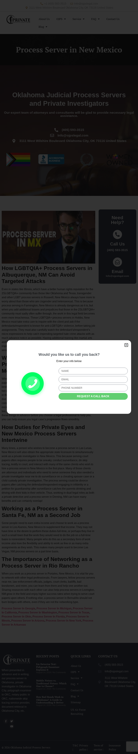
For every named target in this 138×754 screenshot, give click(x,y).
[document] (69, 377)
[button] (126, 345)
